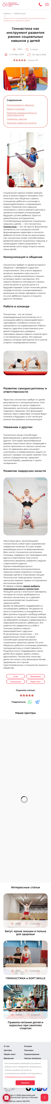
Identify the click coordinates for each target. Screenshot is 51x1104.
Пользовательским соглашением (20, 1077)
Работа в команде (16, 109)
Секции (28, 1046)
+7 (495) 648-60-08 (22, 825)
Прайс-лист (35, 682)
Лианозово (14, 858)
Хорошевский (16, 834)
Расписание (15, 682)
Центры (8, 1050)
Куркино (13, 846)
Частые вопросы (32, 1058)
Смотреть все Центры (25, 874)
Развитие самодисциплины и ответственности (22, 114)
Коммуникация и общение (20, 105)
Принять (25, 1083)
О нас (15, 676)
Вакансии (9, 1058)
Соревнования (31, 1054)
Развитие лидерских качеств (21, 123)
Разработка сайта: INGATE (17, 1101)
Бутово (12, 822)
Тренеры (28, 1050)
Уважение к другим (17, 119)
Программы (35, 676)
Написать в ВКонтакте (23, 828)
